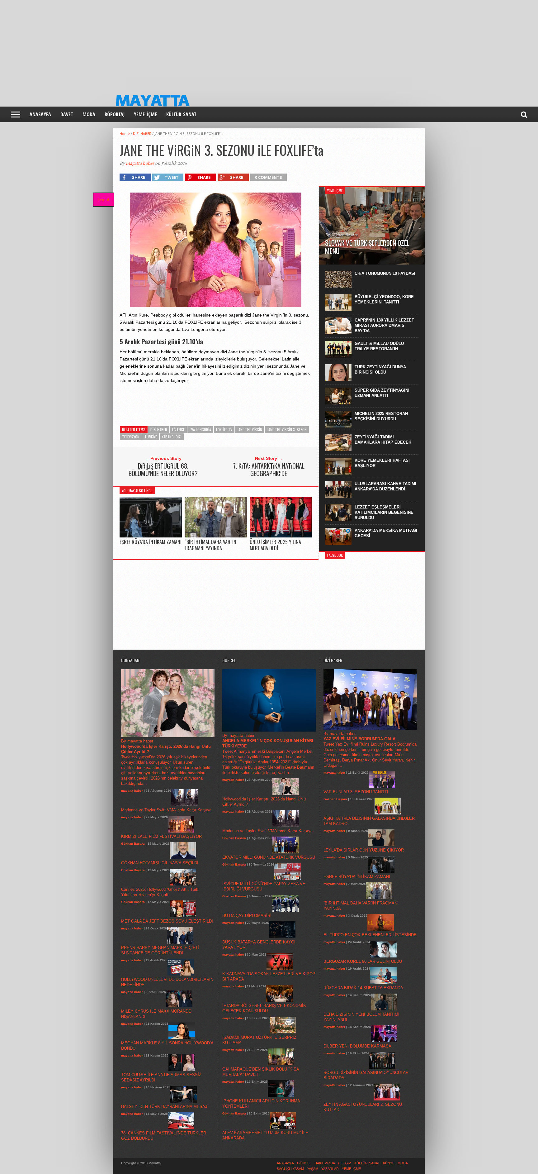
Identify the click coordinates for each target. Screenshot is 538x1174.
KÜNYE (388, 1163)
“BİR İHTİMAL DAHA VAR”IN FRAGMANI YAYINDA (210, 544)
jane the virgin (249, 429)
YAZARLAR (330, 1169)
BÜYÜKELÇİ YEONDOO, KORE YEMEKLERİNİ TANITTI (384, 299)
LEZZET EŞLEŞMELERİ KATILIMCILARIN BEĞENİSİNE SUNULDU (384, 512)
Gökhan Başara (133, 843)
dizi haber (158, 429)
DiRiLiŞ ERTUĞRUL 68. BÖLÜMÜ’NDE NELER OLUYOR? (163, 469)
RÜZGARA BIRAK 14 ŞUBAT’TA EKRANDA (363, 987)
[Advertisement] (187, 43)
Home (125, 133)
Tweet (103, 199)
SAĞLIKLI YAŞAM (290, 1169)
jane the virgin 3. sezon (287, 429)
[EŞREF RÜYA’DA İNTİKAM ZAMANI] (151, 536)
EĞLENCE (178, 429)
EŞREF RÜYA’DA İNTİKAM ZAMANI (151, 542)
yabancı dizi (172, 436)
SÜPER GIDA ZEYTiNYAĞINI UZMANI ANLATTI (382, 393)
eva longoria (200, 429)
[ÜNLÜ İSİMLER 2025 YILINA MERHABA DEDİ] (281, 536)
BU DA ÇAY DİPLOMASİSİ (246, 915)
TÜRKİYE (150, 436)
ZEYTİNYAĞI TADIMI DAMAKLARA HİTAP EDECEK (383, 440)
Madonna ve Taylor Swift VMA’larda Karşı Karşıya (166, 810)
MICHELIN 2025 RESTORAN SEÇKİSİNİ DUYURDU (381, 416)
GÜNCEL (304, 1163)
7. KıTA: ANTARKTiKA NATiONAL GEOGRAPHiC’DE (268, 469)
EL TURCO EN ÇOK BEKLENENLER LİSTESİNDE (370, 935)
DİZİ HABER (142, 133)
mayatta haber (140, 163)
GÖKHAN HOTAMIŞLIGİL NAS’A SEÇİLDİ (159, 863)
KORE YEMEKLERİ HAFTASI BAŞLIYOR (382, 463)
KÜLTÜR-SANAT (181, 114)
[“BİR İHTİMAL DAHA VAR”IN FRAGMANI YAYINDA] (216, 536)
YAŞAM (312, 1169)
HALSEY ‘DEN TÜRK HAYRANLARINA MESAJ (164, 1106)
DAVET (66, 114)
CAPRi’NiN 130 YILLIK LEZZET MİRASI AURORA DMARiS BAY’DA (384, 325)
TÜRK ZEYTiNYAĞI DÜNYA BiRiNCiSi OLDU (380, 370)
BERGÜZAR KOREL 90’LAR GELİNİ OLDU (362, 961)
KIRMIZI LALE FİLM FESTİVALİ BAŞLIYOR (161, 836)
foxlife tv (224, 429)
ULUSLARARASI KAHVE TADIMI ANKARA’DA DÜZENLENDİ (385, 486)
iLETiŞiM (344, 1163)
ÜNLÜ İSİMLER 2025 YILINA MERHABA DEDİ (275, 544)
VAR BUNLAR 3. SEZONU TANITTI (355, 792)
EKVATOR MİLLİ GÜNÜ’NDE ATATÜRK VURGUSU (268, 857)
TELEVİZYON (130, 436)
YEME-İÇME (145, 114)
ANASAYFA (40, 114)
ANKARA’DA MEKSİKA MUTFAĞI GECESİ (386, 533)
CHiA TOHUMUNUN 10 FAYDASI (385, 273)
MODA (89, 114)
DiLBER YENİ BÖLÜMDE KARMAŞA (357, 1046)
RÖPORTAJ (115, 114)
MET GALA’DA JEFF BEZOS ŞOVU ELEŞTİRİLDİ (167, 921)
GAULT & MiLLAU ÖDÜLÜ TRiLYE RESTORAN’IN (379, 346)
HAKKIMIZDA (324, 1163)
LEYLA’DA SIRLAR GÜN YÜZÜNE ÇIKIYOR (363, 850)
